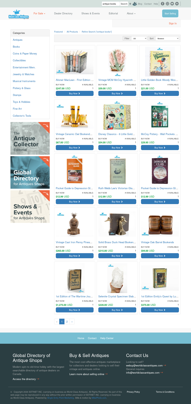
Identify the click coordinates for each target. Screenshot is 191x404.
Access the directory (25, 379)
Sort (152, 38)
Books (16, 46)
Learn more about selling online (87, 374)
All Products (72, 31)
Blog (140, 3)
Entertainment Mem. (24, 67)
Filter (127, 38)
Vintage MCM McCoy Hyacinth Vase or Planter (124, 80)
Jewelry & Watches (23, 74)
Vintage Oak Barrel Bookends (157, 242)
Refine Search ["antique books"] (97, 31)
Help (156, 3)
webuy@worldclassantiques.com (144, 365)
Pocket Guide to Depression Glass (75, 188)
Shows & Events (90, 13)
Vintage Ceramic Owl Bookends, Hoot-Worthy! (82, 134)
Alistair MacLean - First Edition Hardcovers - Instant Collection (91, 80)
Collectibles (19, 60)
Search (124, 3)
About (130, 13)
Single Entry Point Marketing (60, 397)
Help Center (107, 338)
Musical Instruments (24, 81)
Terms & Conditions (165, 391)
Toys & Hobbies (21, 102)
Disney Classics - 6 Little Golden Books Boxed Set (126, 134)
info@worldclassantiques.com (143, 372)
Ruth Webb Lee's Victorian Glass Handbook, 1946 (126, 188)
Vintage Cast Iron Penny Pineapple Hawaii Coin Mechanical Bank (92, 242)
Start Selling (170, 13)
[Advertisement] (30, 269)
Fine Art (17, 108)
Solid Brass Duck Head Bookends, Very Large (124, 242)
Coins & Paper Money (25, 53)
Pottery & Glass (22, 88)
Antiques (18, 39)
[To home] (18, 13)
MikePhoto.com (99, 397)
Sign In (173, 23)
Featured (58, 31)
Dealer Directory (63, 13)
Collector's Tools (22, 115)
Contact (148, 3)
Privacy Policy (133, 391)
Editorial (113, 13)
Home (81, 338)
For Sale (39, 13)
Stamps (17, 95)
